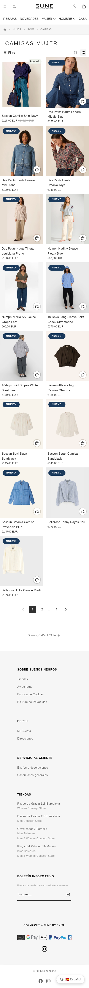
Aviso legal (24, 686)
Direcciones (25, 738)
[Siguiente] (66, 609)
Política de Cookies (30, 694)
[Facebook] (40, 981)
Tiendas (22, 679)
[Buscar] (14, 6)
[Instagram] (44, 949)
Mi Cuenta (24, 731)
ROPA (30, 29)
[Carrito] (84, 6)
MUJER (17, 29)
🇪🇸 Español (73, 979)
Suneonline (49, 971)
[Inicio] (4, 29)
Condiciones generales (32, 775)
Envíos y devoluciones (32, 767)
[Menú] (5, 7)
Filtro (11, 52)
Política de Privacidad (32, 702)
